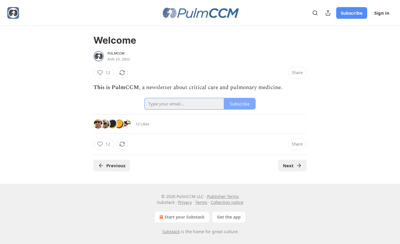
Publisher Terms (223, 196)
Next (288, 165)
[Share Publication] (328, 13)
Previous (115, 165)
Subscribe (352, 13)
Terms (201, 202)
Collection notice (227, 202)
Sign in (381, 13)
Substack (171, 231)
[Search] (315, 13)
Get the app (229, 217)
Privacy (185, 202)
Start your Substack (185, 217)
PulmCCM (115, 53)
